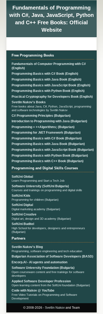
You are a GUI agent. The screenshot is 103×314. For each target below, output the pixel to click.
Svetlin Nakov (55, 308)
